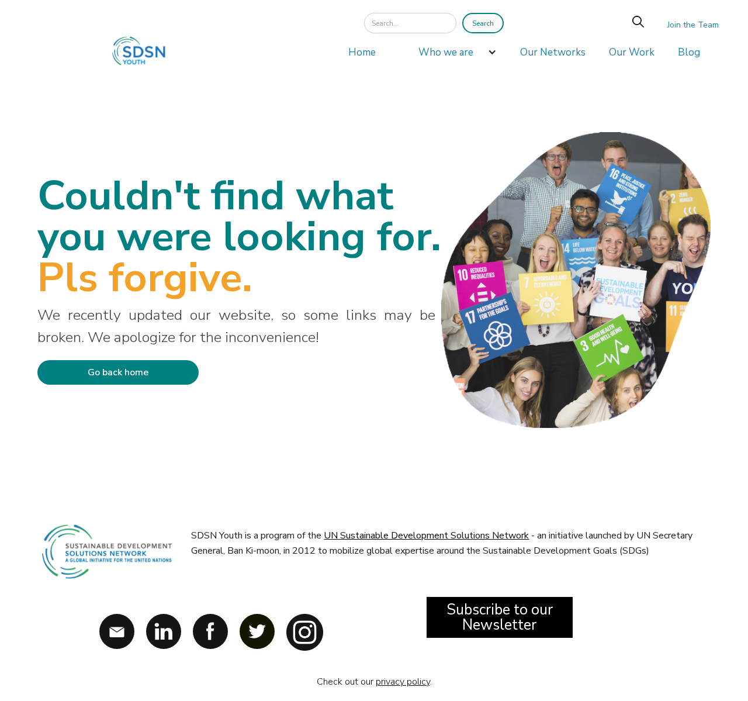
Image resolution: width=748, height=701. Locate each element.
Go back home (118, 372)
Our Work (631, 52)
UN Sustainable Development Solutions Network (426, 535)
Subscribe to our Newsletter (499, 617)
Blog (689, 52)
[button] (451, 55)
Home (362, 52)
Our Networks (553, 52)
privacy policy (403, 681)
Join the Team (693, 24)
